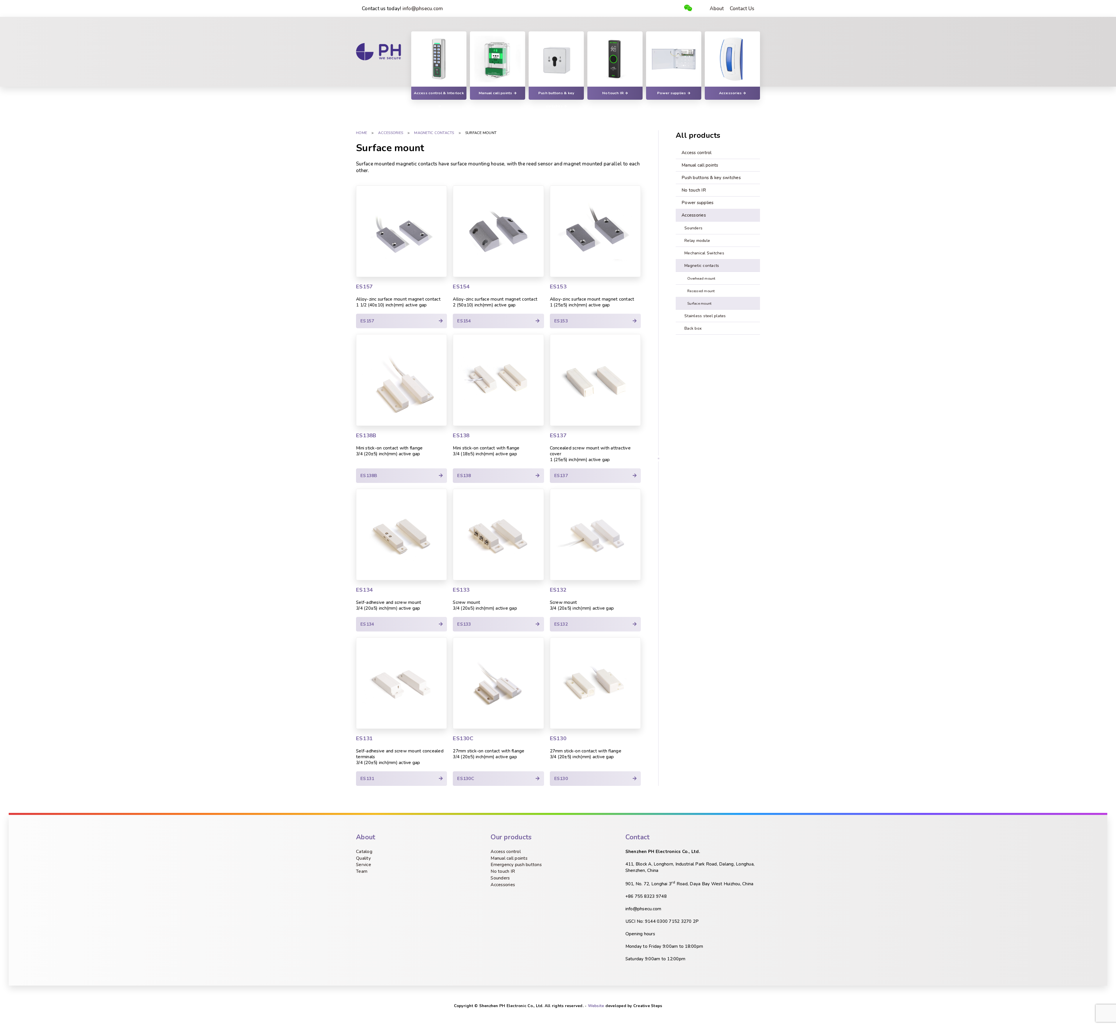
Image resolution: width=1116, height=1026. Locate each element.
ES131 (364, 738)
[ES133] (498, 534)
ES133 (461, 590)
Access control (506, 851)
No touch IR (503, 871)
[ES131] (401, 683)
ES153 (558, 286)
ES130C (463, 738)
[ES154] (498, 231)
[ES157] (401, 231)
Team (361, 871)
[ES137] (595, 380)
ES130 (558, 738)
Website (596, 1006)
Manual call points (509, 858)
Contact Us (742, 8)
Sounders (500, 878)
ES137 (558, 435)
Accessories (503, 885)
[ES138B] (401, 380)
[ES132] (595, 534)
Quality (363, 858)
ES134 (364, 590)
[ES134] (401, 534)
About (717, 8)
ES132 (558, 590)
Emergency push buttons (516, 865)
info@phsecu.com (423, 8)
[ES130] (595, 683)
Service (363, 865)
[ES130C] (498, 683)
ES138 (461, 435)
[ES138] (498, 380)
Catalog (364, 851)
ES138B (366, 435)
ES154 (461, 286)
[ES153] (595, 231)
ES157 (364, 286)
